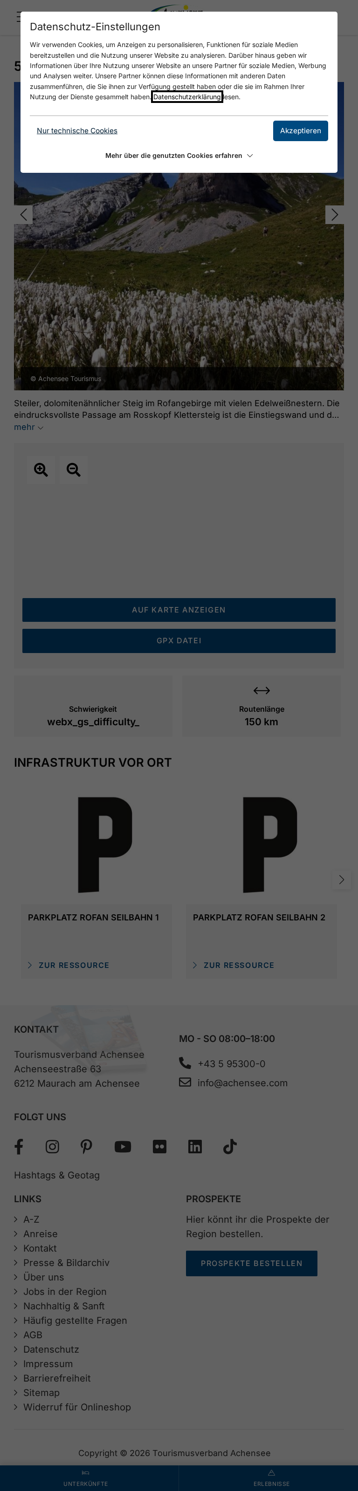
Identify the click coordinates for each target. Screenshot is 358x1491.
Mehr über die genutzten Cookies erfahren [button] (173, 155)
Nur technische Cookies (77, 130)
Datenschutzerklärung (187, 97)
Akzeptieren (300, 130)
